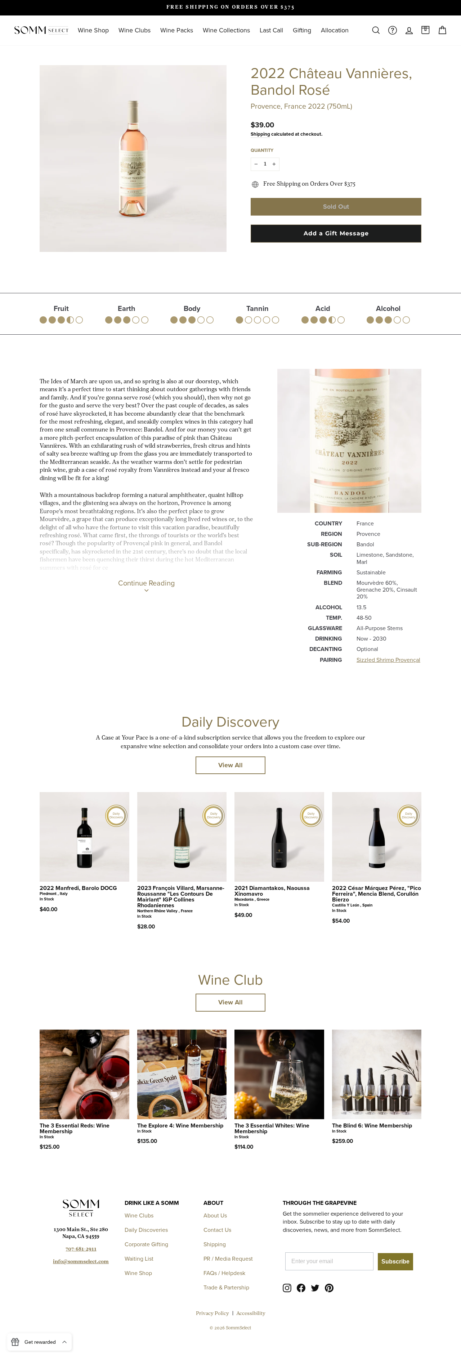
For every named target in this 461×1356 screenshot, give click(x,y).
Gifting (302, 30)
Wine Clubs (134, 30)
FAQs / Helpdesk (224, 1273)
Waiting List (139, 1259)
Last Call (271, 30)
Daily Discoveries (146, 1230)
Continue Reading (146, 583)
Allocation (335, 30)
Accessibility (250, 1313)
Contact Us (217, 1230)
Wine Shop (93, 30)
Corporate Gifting (146, 1244)
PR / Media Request (228, 1259)
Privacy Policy (212, 1313)
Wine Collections (226, 30)
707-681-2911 (81, 1249)
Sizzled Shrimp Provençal (388, 660)
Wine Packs (176, 30)
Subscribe (395, 1261)
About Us (215, 1215)
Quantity (262, 150)
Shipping (260, 133)
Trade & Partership (226, 1287)
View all (230, 765)
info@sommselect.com (81, 1262)
